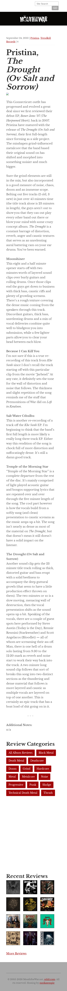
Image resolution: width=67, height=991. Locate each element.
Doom (13, 768)
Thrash (48, 792)
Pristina (34, 38)
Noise (44, 776)
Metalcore (28, 776)
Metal (12, 776)
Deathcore (37, 760)
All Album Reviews (20, 752)
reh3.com (49, 979)
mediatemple (47, 983)
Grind (26, 768)
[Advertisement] (33, 835)
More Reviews (16, 953)
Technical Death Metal (23, 792)
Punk (32, 784)
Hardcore (43, 768)
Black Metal (46, 752)
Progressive (16, 784)
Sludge (46, 784)
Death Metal (16, 760)
